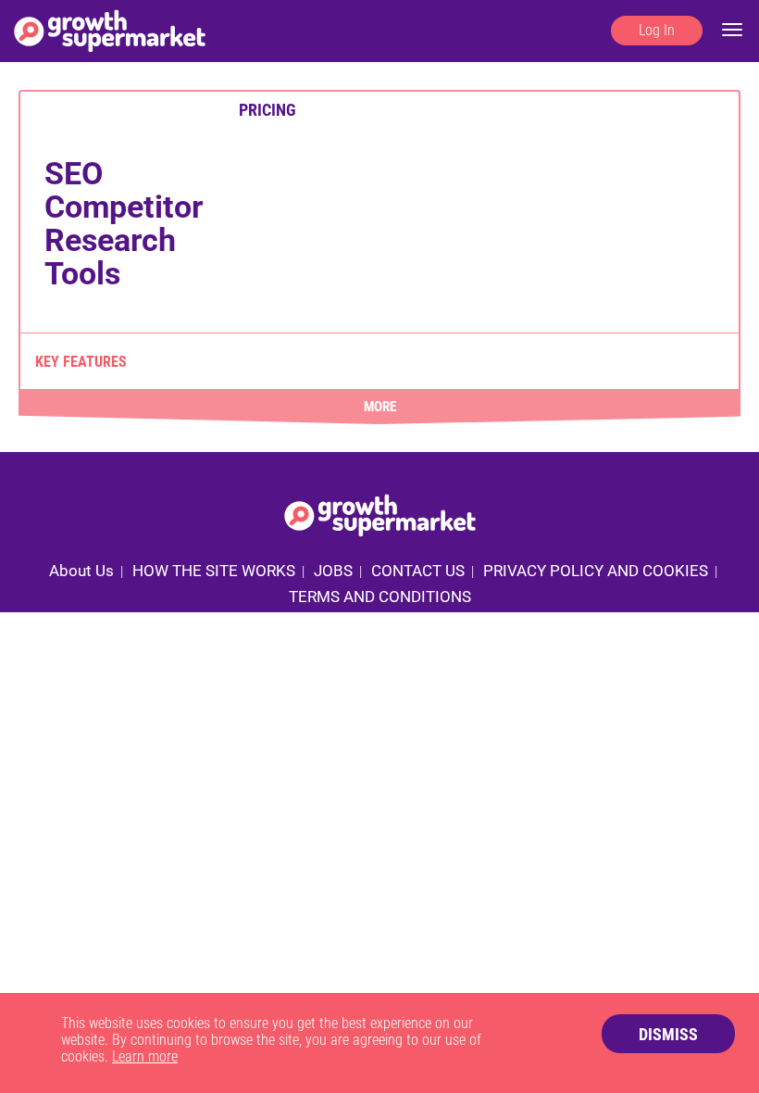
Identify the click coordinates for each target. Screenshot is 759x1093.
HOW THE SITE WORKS (213, 570)
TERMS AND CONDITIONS (380, 596)
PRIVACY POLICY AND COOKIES (595, 570)
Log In (657, 30)
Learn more (145, 1056)
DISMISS (668, 1034)
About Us (81, 570)
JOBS (333, 570)
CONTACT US (418, 570)
